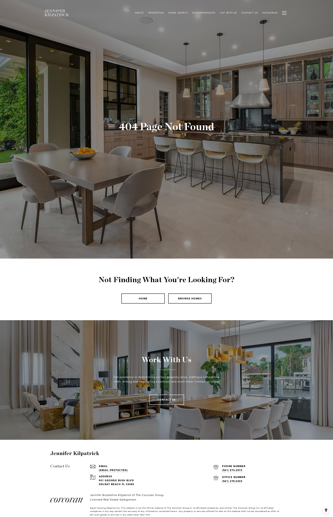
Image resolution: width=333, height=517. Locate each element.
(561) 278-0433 (232, 481)
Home (172, 12)
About (139, 12)
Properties (156, 12)
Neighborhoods (203, 12)
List (222, 12)
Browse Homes (190, 298)
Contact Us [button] (166, 400)
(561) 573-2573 (232, 470)
